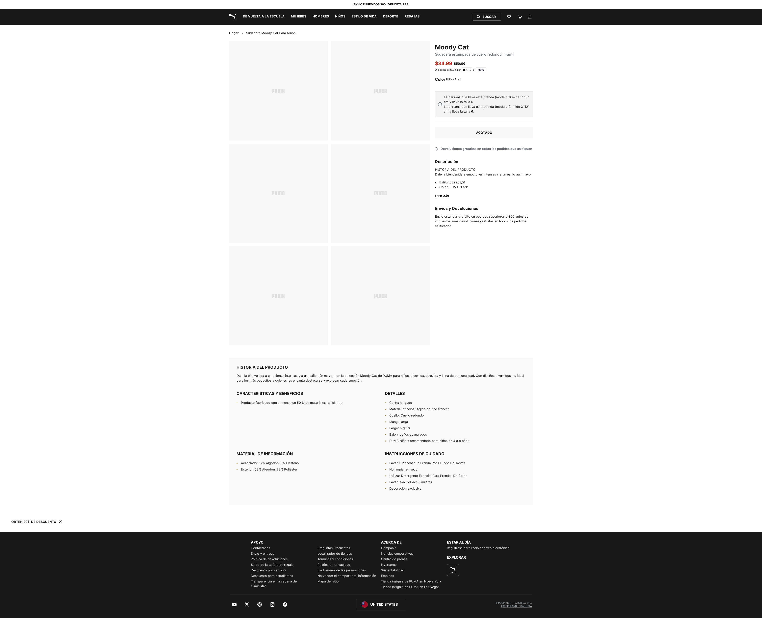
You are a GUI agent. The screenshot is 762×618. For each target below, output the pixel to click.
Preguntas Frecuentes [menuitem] (334, 548)
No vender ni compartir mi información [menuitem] (347, 576)
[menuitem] (264, 17)
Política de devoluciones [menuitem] (269, 559)
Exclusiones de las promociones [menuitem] (342, 570)
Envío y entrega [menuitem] (262, 553)
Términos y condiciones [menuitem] (335, 559)
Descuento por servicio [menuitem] (268, 570)
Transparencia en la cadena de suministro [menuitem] (274, 583)
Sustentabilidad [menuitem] (392, 570)
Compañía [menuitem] (388, 548)
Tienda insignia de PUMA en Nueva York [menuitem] (411, 581)
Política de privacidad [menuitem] (334, 565)
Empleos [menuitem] (387, 576)
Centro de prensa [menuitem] (394, 559)
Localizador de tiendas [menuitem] (335, 553)
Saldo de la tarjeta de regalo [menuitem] (272, 565)
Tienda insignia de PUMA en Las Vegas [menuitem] (410, 587)
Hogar (234, 33)
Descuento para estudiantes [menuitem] (272, 576)
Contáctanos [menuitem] (260, 548)
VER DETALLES (398, 4)
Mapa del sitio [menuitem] (328, 581)
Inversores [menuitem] (388, 565)
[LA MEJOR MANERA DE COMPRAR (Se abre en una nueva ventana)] (453, 570)
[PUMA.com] (232, 17)
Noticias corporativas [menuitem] (397, 553)
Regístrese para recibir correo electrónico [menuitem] (478, 548)
